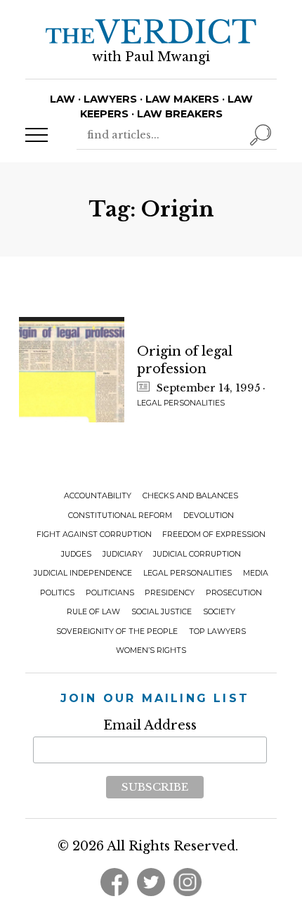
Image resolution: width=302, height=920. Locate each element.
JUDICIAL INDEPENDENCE (83, 573)
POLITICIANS (110, 592)
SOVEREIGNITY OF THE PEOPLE (117, 631)
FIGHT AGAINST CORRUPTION (94, 534)
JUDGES (76, 554)
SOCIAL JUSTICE (161, 611)
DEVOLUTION (208, 515)
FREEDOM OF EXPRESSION (213, 534)
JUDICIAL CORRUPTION (197, 554)
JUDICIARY (123, 554)
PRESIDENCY (170, 592)
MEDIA (255, 573)
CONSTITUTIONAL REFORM (120, 515)
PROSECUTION (234, 592)
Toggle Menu (36, 135)
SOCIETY (219, 611)
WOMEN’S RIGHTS (151, 650)
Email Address (150, 725)
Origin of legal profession (184, 360)
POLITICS (57, 592)
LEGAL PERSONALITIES (181, 403)
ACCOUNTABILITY (97, 495)
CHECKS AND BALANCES (190, 495)
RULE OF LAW (93, 611)
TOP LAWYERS (217, 631)
